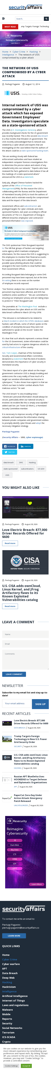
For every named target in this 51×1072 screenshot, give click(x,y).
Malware (7, 1009)
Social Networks (12, 1028)
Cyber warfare (11, 964)
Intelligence (8, 54)
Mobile (6, 1014)
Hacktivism (9, 986)
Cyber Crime (19, 51)
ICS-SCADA (8, 1037)
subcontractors (30, 206)
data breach (42, 136)
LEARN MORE (14, 935)
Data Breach (19, 728)
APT (15, 786)
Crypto (6, 1041)
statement (28, 177)
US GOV (41, 469)
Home (5, 51)
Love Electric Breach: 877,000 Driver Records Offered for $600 (24, 533)
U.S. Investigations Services (23, 130)
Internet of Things (13, 1000)
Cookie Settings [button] (11, 1066)
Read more (10, 543)
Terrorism (8, 1032)
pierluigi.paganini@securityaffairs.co (20, 927)
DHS (21, 462)
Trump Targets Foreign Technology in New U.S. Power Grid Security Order (30, 739)
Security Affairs (10, 437)
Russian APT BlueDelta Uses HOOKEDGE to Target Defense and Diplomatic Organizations (30, 779)
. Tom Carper (9, 353)
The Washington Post (27, 306)
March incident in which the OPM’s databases (24, 321)
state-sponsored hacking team (34, 150)
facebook (11, 446)
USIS (7, 475)
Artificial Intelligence (15, 996)
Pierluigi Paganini (12, 84)
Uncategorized (21, 805)
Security (18, 746)
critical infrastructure (11, 347)
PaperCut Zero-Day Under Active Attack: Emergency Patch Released (28, 798)
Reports (7, 1018)
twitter (11, 452)
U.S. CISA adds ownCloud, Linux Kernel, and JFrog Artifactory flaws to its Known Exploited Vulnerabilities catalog (21, 593)
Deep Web (8, 977)
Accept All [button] (26, 1066)
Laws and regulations (15, 1005)
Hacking (34, 51)
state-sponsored (10, 469)
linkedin (27, 446)
